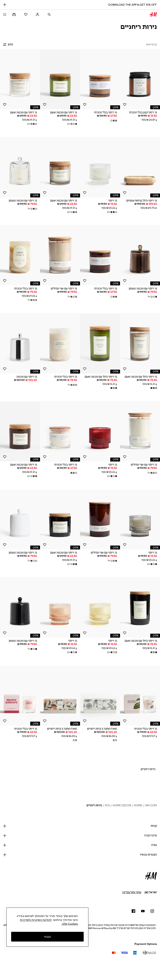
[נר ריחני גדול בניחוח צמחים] (140, 167)
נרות (107, 805)
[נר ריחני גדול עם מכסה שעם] (140, 343)
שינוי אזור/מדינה (131, 892)
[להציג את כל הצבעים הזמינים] (113, 120)
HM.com (151, 805)
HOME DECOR (122, 805)
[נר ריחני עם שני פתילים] (60, 255)
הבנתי (47, 936)
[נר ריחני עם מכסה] (20, 343)
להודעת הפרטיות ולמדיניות (36, 919)
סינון (10, 44)
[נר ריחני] (100, 167)
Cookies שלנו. (69, 923)
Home (138, 805)
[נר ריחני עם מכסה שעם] (60, 79)
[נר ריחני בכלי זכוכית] (100, 79)
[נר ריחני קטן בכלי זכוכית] (140, 79)
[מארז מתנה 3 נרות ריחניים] (100, 696)
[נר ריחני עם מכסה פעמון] (20, 167)
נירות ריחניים (94, 805)
